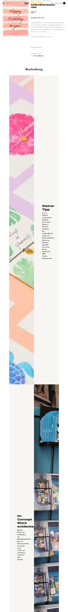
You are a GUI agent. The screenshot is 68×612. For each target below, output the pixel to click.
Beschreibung (34, 69)
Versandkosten (39, 56)
